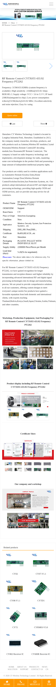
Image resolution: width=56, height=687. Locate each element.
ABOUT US (22, 667)
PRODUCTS (34, 667)
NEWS (44, 667)
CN (47, 669)
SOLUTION (12, 669)
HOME (4, 23)
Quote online (12, 115)
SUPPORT (24, 669)
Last (13, 124)
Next (43, 124)
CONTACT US (37, 669)
